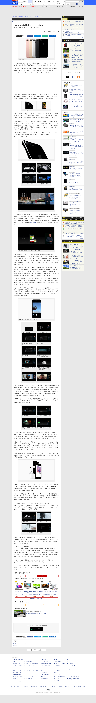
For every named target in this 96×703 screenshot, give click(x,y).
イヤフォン (19, 605)
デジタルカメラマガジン (18, 676)
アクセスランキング (70, 17)
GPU (63, 6)
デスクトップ (31, 576)
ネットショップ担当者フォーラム (32, 663)
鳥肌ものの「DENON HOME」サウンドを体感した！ (75, 50)
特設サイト (33, 222)
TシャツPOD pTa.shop (73, 673)
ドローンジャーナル (17, 670)
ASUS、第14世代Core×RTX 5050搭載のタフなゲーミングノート (76, 204)
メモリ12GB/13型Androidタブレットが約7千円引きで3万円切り (76, 106)
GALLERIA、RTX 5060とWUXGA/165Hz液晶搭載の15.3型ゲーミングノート (75, 175)
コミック (53, 605)
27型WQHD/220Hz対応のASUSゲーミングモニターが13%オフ (76, 91)
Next (57, 588)
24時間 (70, 19)
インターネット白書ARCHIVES (19, 681)
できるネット (16, 678)
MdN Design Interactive (60, 676)
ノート (19, 576)
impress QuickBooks (73, 665)
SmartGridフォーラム (30, 661)
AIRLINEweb (58, 661)
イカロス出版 (56, 659)
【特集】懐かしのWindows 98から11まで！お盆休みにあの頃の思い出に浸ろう (76, 267)
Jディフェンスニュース (60, 663)
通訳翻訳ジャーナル (60, 665)
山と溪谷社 (43, 670)
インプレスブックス (30, 676)
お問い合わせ (26, 686)
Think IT (14, 661)
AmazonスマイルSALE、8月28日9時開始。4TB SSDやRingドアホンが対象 (76, 132)
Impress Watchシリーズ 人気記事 (73, 217)
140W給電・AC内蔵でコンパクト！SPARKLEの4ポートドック (76, 127)
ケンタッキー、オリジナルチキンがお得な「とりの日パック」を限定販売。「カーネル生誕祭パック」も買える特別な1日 (74, 230)
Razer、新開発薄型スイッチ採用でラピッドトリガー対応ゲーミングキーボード (76, 154)
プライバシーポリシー (52, 686)
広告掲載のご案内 (34, 686)
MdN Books (58, 674)
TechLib (57, 680)
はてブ (38, 35)
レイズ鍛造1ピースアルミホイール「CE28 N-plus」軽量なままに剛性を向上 (76, 66)
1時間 (65, 19)
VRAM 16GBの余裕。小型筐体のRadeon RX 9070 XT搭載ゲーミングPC (76, 162)
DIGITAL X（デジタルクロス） (32, 670)
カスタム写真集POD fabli (74, 676)
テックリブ (56, 678)
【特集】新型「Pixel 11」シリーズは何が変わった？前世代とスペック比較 (76, 257)
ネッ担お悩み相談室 (17, 672)
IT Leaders (15, 668)
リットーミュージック (46, 661)
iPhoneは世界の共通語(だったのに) (36, 613)
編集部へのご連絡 (43, 686)
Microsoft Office (73, 6)
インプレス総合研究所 (17, 665)
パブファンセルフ (72, 669)
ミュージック (31, 605)
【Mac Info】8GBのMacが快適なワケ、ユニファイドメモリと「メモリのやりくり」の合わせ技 (74, 32)
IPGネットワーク (70, 672)
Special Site (68, 40)
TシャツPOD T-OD (46, 665)
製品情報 (15, 645)
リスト (24, 35)
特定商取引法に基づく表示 (79, 686)
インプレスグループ (68, 686)
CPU (67, 6)
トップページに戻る (36, 650)
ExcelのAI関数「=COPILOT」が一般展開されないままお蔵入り (76, 140)
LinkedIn (53, 35)
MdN (55, 672)
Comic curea (71, 663)
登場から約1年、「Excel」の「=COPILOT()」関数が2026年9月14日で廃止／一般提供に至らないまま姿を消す (74, 227)
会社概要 (61, 686)
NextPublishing (29, 678)
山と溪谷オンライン (46, 672)
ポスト (20, 35)
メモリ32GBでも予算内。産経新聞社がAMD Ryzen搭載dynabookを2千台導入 (76, 56)
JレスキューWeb (59, 668)
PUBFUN (69, 668)
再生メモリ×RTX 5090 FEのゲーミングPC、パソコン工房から (76, 182)
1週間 (76, 19)
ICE (68, 659)
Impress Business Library (31, 665)
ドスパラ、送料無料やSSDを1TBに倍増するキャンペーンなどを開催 (76, 115)
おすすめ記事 (68, 241)
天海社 (70, 661)
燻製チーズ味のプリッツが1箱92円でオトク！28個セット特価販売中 (76, 85)
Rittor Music (43, 659)
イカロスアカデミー (60, 670)
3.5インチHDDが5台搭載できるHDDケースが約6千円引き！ (76, 96)
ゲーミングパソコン (46, 6)
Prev (16, 588)
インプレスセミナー (30, 668)
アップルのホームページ (19, 643)
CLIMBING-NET (45, 674)
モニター (38, 6)
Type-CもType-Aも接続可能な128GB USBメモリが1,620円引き (76, 101)
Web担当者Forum (16, 663)
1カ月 (81, 19)
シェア (31, 35)
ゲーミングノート (56, 6)
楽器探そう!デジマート (47, 663)
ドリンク (42, 605)
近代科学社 (43, 676)
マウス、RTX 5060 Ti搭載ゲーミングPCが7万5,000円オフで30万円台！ (76, 45)
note (46, 35)
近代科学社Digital (46, 678)
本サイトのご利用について (16, 686)
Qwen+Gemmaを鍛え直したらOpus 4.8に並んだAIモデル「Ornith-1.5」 (76, 147)
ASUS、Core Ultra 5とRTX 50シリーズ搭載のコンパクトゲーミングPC (76, 189)
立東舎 (43, 668)
